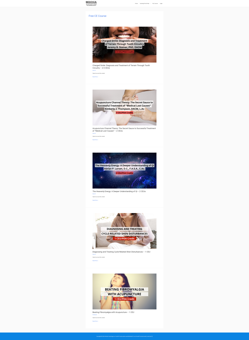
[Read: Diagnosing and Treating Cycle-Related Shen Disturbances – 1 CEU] (125, 230)
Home (136, 3)
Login (161, 3)
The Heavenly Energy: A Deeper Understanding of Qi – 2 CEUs (119, 191)
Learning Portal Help (144, 3)
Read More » (95, 77)
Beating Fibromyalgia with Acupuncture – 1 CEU (113, 312)
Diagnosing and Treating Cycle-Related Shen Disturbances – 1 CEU (121, 252)
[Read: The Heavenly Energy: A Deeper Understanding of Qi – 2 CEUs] (125, 170)
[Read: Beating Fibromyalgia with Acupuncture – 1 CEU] (125, 291)
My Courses (155, 3)
